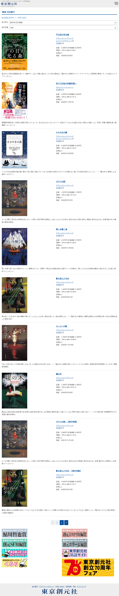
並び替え (5, 22)
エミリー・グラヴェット (64, 41)
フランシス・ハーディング (64, 38)
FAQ (74, 586)
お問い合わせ (59, 586)
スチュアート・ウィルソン (64, 87)
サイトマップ (81, 586)
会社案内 (35, 586)
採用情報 (69, 586)
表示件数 (5, 27)
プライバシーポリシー (46, 586)
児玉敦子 (59, 43)
